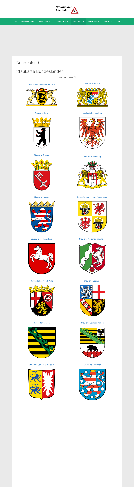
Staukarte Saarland (92, 281)
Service (106, 21)
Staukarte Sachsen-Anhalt (92, 323)
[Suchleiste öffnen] (119, 21)
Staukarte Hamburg (92, 157)
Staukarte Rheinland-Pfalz (42, 281)
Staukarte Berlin (41, 113)
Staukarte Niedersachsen (41, 239)
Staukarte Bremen (41, 155)
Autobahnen (43, 21)
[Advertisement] (67, 40)
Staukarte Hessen (41, 197)
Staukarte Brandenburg (92, 113)
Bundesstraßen (60, 21)
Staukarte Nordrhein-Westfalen (92, 239)
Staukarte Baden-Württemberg (42, 84)
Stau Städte (92, 21)
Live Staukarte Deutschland (24, 21)
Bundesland (77, 21)
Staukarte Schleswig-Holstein (41, 365)
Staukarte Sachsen (42, 323)
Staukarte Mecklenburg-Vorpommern (92, 197)
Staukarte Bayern (92, 83)
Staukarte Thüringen (92, 365)
